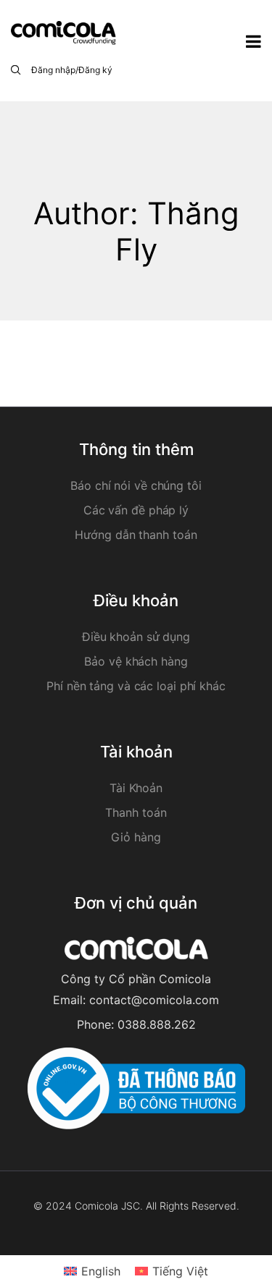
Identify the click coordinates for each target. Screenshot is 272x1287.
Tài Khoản (136, 788)
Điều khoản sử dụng (136, 636)
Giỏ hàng (135, 837)
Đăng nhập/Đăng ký (71, 69)
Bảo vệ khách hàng (135, 661)
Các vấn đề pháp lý (136, 510)
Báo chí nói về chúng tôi (136, 485)
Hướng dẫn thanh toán (136, 534)
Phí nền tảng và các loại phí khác (136, 686)
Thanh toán (135, 812)
